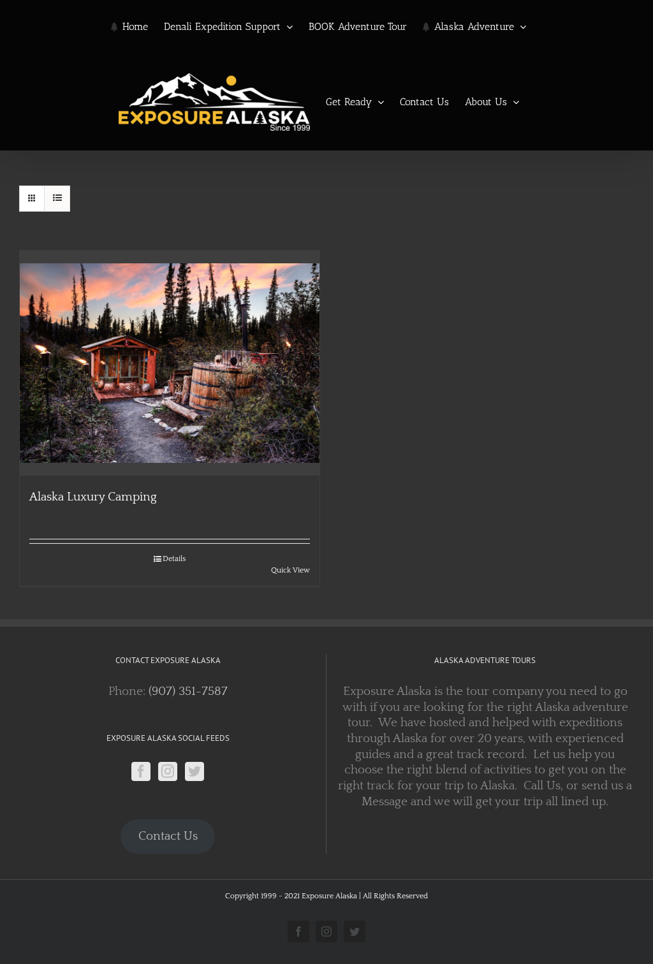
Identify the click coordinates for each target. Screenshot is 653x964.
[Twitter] (194, 771)
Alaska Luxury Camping (93, 497)
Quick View (290, 570)
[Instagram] (167, 771)
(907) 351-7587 (188, 691)
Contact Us (168, 836)
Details (174, 559)
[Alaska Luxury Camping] (169, 363)
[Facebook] (140, 771)
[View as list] (57, 198)
